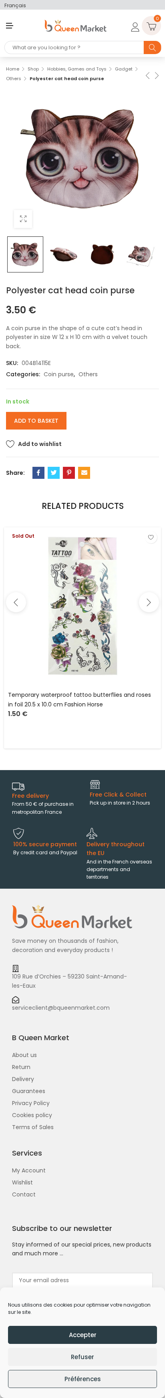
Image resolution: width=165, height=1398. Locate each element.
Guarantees (28, 1091)
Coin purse (59, 374)
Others (13, 78)
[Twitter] (54, 473)
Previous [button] (16, 602)
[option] (25, 254)
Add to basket (36, 421)
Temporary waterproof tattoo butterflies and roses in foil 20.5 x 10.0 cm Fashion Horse (79, 699)
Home (12, 69)
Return (21, 1067)
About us (24, 1055)
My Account (29, 1170)
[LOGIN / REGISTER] (134, 26)
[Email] (84, 473)
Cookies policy (32, 1115)
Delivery (23, 1079)
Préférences (82, 1379)
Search (152, 47)
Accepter (83, 1335)
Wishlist (22, 1182)
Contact (24, 1194)
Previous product (147, 75)
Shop (33, 69)
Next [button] (149, 602)
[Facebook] (38, 473)
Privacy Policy (31, 1103)
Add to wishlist (40, 444)
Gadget (124, 69)
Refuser (82, 1357)
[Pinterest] (69, 473)
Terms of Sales (33, 1127)
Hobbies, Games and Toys (77, 69)
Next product (156, 75)
